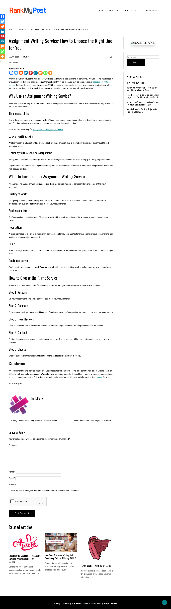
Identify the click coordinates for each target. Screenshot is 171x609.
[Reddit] (21, 73)
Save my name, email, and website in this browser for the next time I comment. (45, 491)
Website (12, 484)
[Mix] (40, 73)
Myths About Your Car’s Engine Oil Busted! (92, 421)
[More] (50, 73)
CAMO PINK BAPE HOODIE (136, 83)
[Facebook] (11, 73)
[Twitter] (16, 73)
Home (100, 11)
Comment (14, 445)
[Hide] (1, 61)
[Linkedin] (26, 73)
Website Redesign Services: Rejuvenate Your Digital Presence (142, 110)
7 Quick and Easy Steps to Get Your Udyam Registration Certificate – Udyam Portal (143, 96)
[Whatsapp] (45, 73)
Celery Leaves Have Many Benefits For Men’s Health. (34, 421)
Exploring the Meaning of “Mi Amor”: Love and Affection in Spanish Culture (25, 559)
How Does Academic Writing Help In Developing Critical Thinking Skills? (60, 556)
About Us (114, 11)
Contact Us (151, 11)
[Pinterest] (31, 73)
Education (22, 29)
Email (12, 478)
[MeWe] (35, 73)
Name (12, 472)
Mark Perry (27, 57)
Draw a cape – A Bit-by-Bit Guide (96, 566)
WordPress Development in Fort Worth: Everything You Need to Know (142, 89)
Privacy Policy (132, 11)
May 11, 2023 (14, 57)
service (99, 377)
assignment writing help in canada (48, 129)
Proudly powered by (68, 603)
